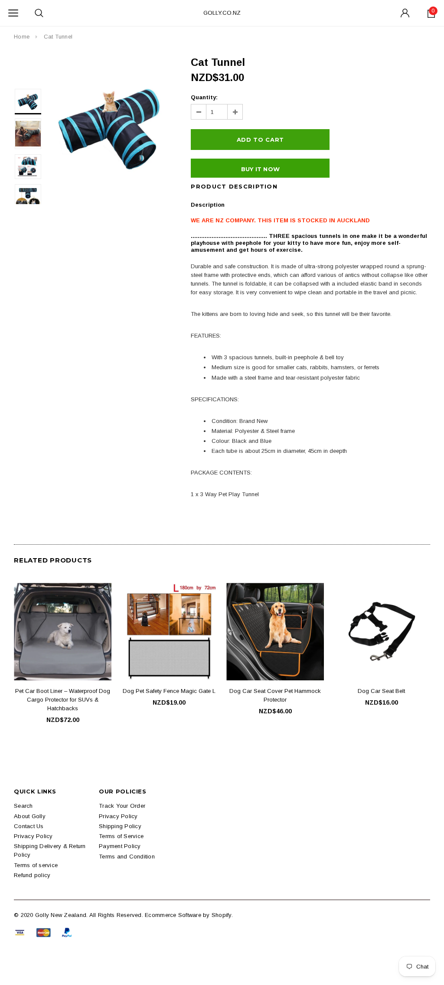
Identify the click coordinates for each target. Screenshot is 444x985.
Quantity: (204, 97)
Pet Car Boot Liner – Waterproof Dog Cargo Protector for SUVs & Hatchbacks (62, 700)
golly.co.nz (222, 13)
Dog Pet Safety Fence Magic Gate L (169, 691)
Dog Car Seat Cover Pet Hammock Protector (275, 695)
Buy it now (260, 169)
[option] (110, 125)
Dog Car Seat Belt (381, 691)
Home (21, 36)
